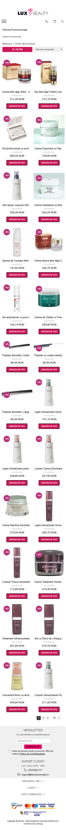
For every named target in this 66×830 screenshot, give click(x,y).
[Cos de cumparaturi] (54, 21)
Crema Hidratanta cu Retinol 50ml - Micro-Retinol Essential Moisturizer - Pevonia (49, 205)
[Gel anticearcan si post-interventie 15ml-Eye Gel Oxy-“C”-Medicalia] (16, 298)
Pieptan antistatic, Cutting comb (17, 355)
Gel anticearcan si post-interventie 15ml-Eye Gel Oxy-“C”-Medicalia (17, 317)
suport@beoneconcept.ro (35, 774)
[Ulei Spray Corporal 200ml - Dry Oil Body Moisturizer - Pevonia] (16, 186)
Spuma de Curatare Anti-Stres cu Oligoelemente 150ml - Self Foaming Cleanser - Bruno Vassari (17, 260)
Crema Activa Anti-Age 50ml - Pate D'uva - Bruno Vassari (49, 260)
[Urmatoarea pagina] (59, 718)
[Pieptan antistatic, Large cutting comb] (16, 393)
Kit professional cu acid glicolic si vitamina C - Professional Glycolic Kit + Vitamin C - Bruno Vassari (17, 148)
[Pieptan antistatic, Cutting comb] (16, 345)
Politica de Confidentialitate (32, 754)
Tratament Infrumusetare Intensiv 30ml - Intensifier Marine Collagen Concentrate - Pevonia (17, 638)
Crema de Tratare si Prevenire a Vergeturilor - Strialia (49, 317)
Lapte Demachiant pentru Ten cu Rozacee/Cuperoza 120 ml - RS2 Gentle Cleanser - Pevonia (17, 468)
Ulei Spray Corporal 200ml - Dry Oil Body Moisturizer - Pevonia (17, 205)
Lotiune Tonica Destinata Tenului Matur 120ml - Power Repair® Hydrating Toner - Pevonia (17, 581)
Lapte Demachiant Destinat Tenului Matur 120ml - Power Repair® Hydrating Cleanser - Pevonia (49, 525)
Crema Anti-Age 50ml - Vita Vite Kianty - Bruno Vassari (17, 91)
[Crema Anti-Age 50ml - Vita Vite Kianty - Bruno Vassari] (16, 73)
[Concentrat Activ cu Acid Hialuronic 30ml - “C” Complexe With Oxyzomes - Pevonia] (16, 676)
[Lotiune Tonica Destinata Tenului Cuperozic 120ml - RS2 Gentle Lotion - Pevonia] (49, 450)
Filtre (19, 49)
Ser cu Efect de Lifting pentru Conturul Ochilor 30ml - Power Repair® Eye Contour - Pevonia (49, 638)
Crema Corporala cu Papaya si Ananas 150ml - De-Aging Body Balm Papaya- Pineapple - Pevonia (49, 148)
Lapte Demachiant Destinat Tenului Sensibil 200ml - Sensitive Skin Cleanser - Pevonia (49, 411)
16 (54, 718)
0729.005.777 (35, 770)
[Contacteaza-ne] (46, 21)
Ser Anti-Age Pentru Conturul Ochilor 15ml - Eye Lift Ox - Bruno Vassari (49, 91)
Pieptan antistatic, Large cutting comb (17, 411)
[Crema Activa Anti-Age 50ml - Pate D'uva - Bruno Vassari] (49, 242)
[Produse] (4, 22)
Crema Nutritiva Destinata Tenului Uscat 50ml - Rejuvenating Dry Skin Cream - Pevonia (17, 525)
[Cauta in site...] (62, 21)
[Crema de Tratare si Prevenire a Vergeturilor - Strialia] (49, 298)
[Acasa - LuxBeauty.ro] (33, 12)
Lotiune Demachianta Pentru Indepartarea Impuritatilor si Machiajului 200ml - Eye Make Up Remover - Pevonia (49, 695)
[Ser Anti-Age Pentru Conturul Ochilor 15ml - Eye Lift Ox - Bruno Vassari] (49, 73)
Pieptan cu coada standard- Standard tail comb (49, 355)
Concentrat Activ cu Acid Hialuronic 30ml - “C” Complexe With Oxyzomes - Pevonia (17, 695)
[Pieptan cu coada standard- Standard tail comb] (49, 345)
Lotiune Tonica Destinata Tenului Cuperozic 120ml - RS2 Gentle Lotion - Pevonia (49, 468)
